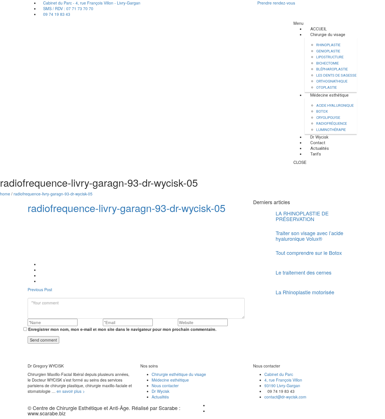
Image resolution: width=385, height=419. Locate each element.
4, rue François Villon (283, 380)
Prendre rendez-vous (275, 3)
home (5, 194)
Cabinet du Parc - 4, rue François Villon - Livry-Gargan (91, 3)
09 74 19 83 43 (56, 14)
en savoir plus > (71, 391)
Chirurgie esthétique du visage (179, 374)
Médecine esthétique (170, 380)
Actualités (160, 397)
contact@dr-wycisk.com (285, 397)
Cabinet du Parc (278, 374)
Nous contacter (165, 385)
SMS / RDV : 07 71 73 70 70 (67, 8)
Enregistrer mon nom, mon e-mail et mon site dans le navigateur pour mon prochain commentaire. (122, 329)
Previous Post (40, 289)
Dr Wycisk (160, 391)
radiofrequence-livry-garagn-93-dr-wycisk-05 (53, 194)
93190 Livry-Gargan (282, 385)
